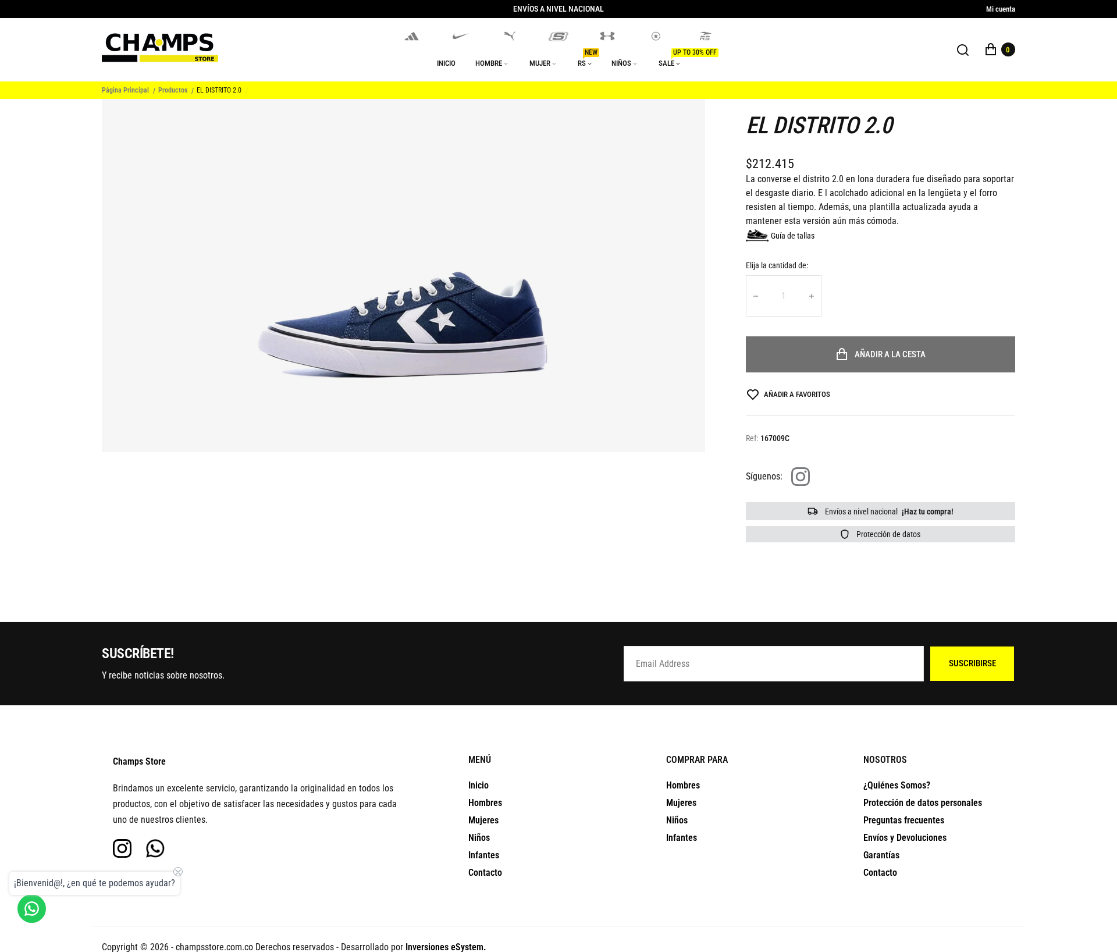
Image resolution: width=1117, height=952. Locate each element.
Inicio (478, 785)
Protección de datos (887, 534)
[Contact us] (31, 908)
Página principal (125, 90)
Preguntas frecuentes (903, 820)
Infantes (483, 855)
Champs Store (139, 761)
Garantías (881, 855)
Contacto (485, 872)
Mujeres (483, 820)
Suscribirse (972, 663)
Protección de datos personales (922, 802)
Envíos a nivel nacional (888, 511)
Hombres (485, 802)
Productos (172, 90)
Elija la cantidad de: (777, 265)
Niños (479, 837)
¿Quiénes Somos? (896, 785)
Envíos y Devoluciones (905, 837)
